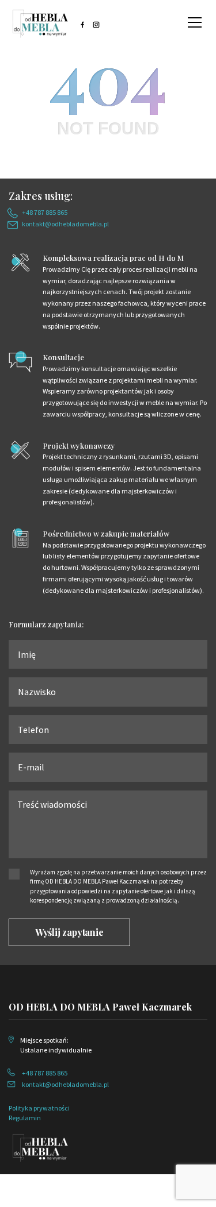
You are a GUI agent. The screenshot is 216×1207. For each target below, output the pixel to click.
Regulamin (25, 1117)
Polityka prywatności (39, 1108)
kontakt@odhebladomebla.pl (65, 223)
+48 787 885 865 (44, 212)
